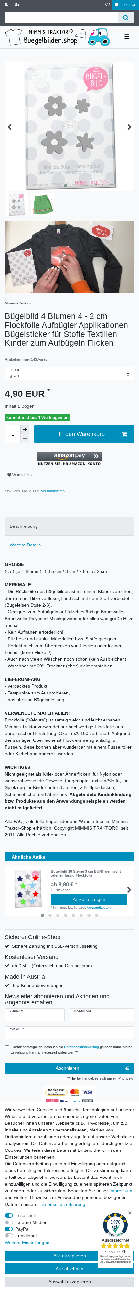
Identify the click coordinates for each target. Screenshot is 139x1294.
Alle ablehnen (69, 1268)
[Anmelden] (6, 5)
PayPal (22, 1229)
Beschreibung (24, 526)
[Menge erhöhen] (24, 429)
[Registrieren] (17, 5)
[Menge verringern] (24, 438)
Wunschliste (22, 475)
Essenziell (25, 1215)
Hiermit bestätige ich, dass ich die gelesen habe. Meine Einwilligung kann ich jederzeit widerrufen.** (71, 1049)
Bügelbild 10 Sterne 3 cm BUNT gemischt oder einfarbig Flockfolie (86, 873)
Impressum (120, 1190)
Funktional (26, 1235)
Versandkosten (52, 491)
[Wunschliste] (107, 5)
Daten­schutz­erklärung (62, 1204)
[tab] (69, 526)
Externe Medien (31, 1222)
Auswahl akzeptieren (69, 1281)
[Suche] (126, 17)
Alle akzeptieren (69, 1255)
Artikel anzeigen (89, 899)
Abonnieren (67, 1068)
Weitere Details (25, 544)
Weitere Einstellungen (27, 1242)
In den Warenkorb (82, 434)
